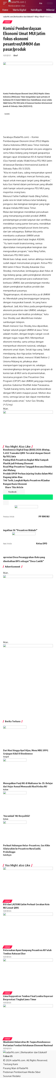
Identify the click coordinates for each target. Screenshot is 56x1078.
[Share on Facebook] (6, 119)
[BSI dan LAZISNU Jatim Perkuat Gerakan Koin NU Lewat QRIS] (28, 882)
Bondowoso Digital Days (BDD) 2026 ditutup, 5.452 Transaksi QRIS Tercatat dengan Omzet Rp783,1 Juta (26, 453)
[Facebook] (14, 1056)
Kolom (5, 789)
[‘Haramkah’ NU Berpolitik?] (14, 802)
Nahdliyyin (7, 855)
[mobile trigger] (5, 3)
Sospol (6, 757)
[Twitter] (16, 1056)
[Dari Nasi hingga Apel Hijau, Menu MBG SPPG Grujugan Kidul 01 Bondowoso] (14, 736)
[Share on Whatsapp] (6, 125)
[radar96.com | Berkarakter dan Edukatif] (21, 3)
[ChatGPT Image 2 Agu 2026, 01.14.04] (28, 607)
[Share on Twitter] (13, 119)
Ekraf (7, 22)
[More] (20, 132)
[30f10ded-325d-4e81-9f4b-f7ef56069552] (28, 426)
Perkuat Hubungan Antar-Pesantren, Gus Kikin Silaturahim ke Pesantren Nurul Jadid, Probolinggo (26, 848)
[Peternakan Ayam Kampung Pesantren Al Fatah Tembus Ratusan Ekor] (28, 928)
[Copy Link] (6, 132)
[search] (36, 3)
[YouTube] (18, 1056)
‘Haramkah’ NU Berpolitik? (16, 816)
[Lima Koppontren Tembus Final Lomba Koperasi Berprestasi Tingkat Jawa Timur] (28, 974)
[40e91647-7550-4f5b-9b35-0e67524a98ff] (28, 678)
